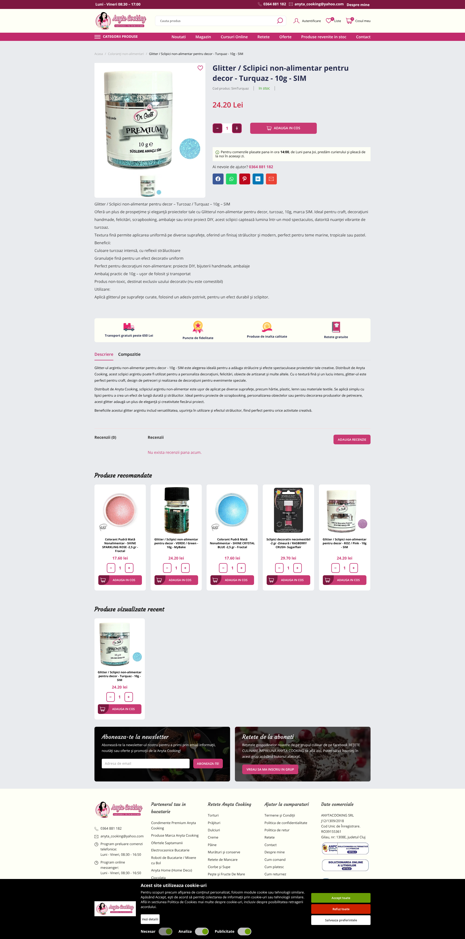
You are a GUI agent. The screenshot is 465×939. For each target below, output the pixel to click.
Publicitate (224, 931)
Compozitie (129, 354)
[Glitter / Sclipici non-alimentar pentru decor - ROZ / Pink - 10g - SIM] (345, 510)
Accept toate (341, 898)
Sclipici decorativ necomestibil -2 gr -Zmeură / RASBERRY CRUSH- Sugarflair (288, 543)
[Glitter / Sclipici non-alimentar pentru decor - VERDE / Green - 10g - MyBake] (176, 510)
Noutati (178, 37)
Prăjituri (214, 823)
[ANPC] (346, 849)
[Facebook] (218, 179)
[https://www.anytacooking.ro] (121, 20)
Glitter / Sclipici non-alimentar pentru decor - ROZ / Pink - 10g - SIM (344, 543)
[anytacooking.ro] (119, 810)
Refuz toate (341, 909)
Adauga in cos (287, 128)
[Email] (271, 179)
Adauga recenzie (352, 439)
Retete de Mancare (223, 859)
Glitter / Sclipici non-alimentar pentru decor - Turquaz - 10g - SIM (119, 676)
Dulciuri (214, 830)
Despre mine (274, 852)
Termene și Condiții (279, 815)
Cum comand (275, 859)
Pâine (212, 845)
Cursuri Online (234, 37)
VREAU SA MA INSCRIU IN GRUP (270, 769)
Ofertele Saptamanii (167, 843)
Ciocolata (158, 878)
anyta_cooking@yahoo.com (122, 836)
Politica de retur (276, 830)
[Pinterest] (244, 179)
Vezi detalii (150, 919)
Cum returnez (275, 874)
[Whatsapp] (231, 179)
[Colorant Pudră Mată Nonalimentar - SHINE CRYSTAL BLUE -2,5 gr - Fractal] (232, 510)
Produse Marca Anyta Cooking (175, 835)
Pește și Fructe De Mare (226, 874)
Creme (213, 837)
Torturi (213, 815)
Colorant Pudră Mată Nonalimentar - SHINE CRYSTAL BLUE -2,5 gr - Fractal (232, 543)
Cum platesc (274, 867)
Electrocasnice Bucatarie (170, 850)
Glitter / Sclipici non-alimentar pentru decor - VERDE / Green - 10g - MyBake (176, 543)
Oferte (285, 37)
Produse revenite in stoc (324, 37)
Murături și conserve (224, 852)
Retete (263, 37)
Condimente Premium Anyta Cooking (173, 826)
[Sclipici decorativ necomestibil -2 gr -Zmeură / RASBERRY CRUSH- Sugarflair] (288, 510)
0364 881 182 (261, 166)
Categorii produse (120, 36)
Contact (363, 37)
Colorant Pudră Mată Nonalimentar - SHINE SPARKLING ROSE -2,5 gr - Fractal (120, 545)
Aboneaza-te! (208, 763)
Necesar (148, 931)
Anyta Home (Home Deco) (171, 870)
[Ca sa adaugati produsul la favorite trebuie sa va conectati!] (200, 68)
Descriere (103, 354)
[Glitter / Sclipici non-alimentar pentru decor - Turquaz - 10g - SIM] (119, 643)
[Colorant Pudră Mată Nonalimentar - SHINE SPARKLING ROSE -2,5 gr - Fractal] (120, 510)
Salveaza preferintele (341, 920)
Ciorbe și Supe (219, 867)
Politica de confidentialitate (285, 823)
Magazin (203, 37)
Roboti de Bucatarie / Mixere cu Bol (173, 860)
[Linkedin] (258, 179)
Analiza (185, 931)
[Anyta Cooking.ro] (115, 908)
